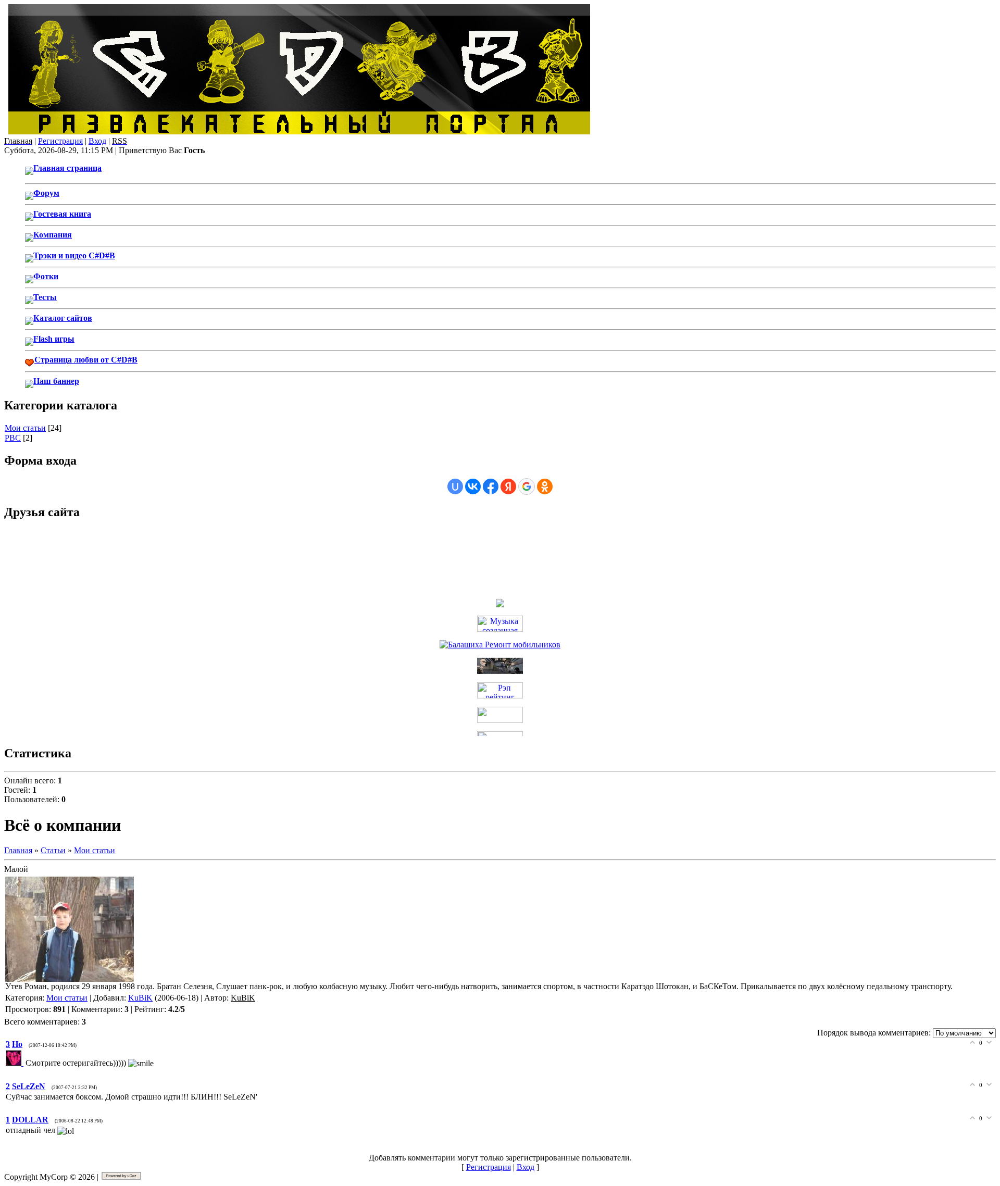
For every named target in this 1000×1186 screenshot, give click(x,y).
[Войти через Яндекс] (508, 486)
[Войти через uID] (455, 486)
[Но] (16, 1062)
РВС (13, 437)
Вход (97, 140)
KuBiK (140, 997)
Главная (18, 850)
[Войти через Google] (526, 486)
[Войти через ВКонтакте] (473, 486)
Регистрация (60, 140)
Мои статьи (25, 427)
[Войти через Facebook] (490, 486)
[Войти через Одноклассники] (545, 486)
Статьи (53, 850)
